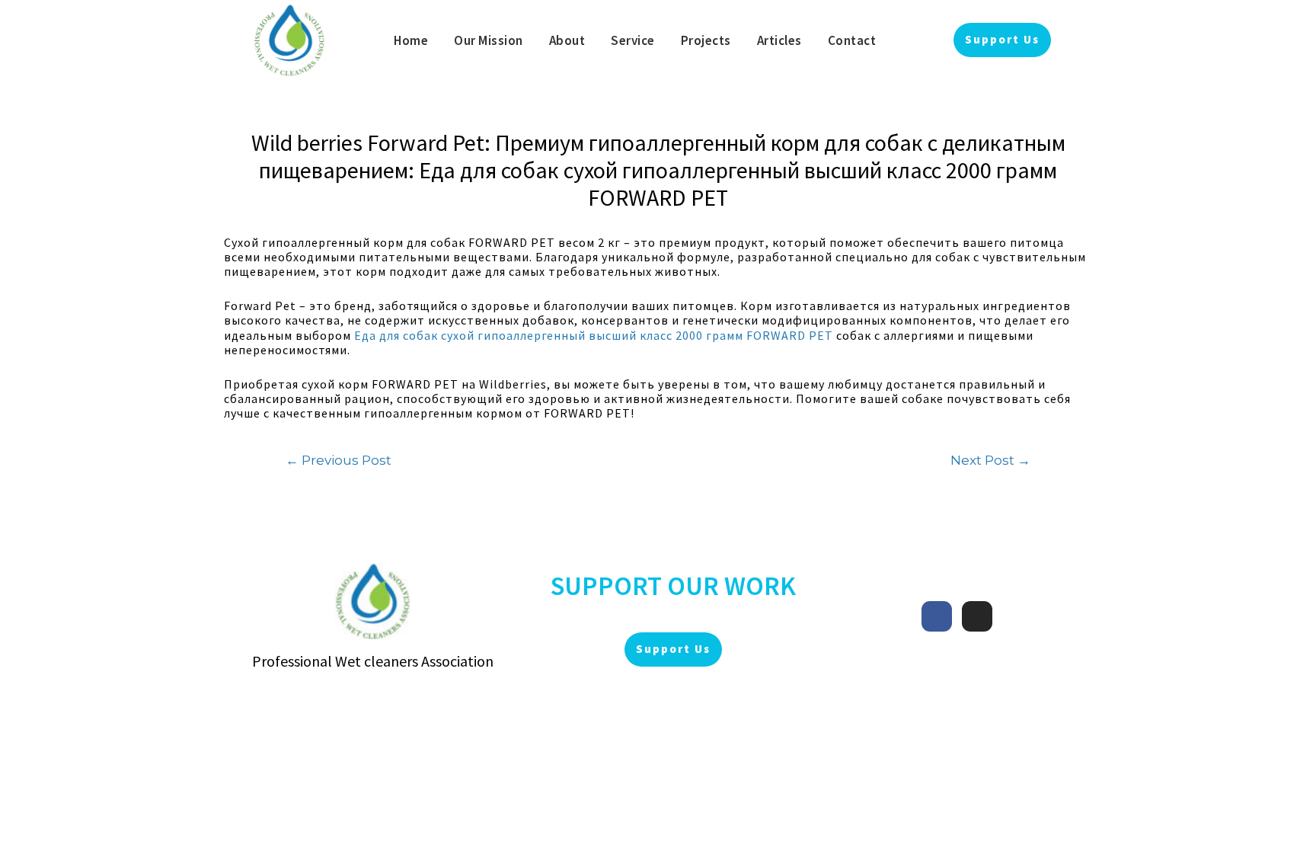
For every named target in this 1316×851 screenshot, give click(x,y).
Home (411, 40)
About (567, 40)
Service (633, 40)
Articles (779, 40)
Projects (706, 40)
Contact (852, 40)
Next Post (990, 460)
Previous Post (338, 460)
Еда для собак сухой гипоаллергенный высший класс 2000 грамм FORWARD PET (593, 335)
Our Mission (488, 40)
